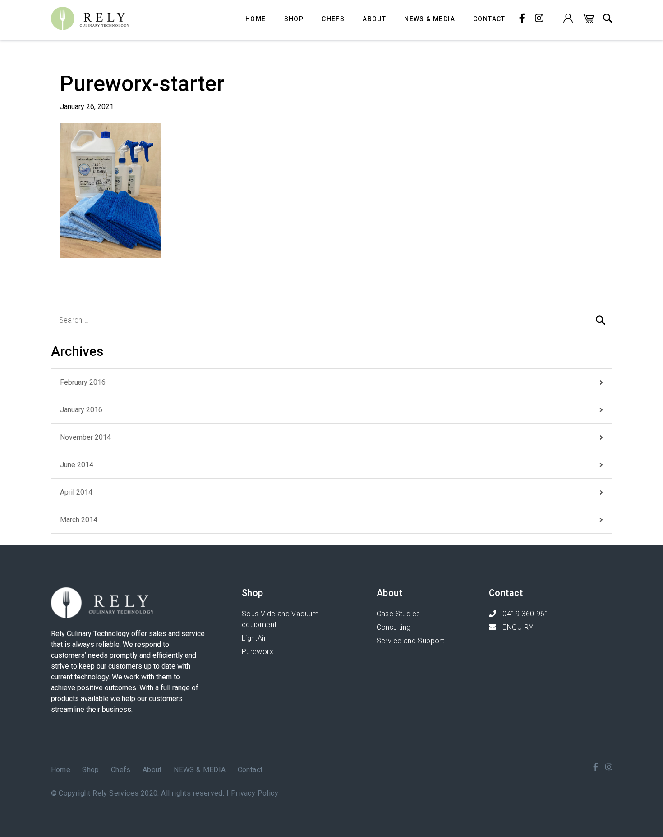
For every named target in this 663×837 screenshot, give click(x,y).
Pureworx (257, 651)
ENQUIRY (517, 627)
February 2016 (83, 382)
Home (255, 19)
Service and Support (411, 641)
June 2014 (76, 464)
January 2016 (81, 409)
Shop (294, 19)
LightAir (254, 638)
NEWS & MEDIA (429, 19)
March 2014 (78, 519)
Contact (489, 19)
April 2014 (76, 492)
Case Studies (398, 614)
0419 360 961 (525, 614)
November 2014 (85, 437)
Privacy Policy (255, 793)
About (374, 19)
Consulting (394, 627)
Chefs (333, 19)
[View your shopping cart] (588, 21)
